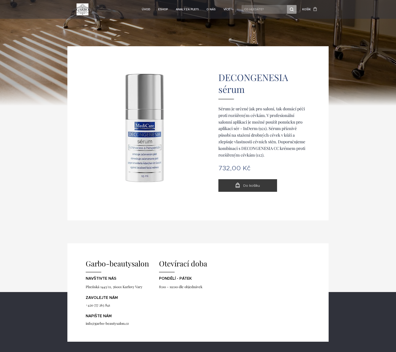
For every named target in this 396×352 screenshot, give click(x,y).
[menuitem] (146, 9)
